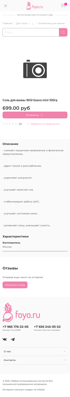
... (33, 23)
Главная (7, 23)
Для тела (21, 23)
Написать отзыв (15, 284)
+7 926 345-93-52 (47, 327)
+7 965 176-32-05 (16, 327)
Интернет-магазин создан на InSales (24, 389)
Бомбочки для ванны (52, 23)
